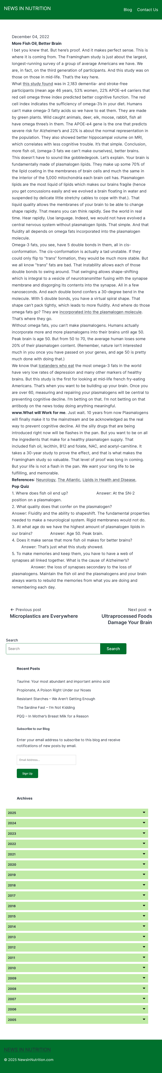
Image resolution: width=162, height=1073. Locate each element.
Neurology (45, 479)
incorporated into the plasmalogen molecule (100, 312)
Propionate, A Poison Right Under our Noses (54, 690)
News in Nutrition (27, 8)
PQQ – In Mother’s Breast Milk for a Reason (53, 716)
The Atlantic (69, 479)
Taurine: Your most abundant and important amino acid (63, 681)
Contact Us (147, 9)
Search (12, 640)
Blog (128, 9)
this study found (38, 83)
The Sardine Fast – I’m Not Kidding (46, 707)
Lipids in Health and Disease (109, 479)
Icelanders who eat (56, 365)
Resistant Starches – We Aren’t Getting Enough (56, 699)
